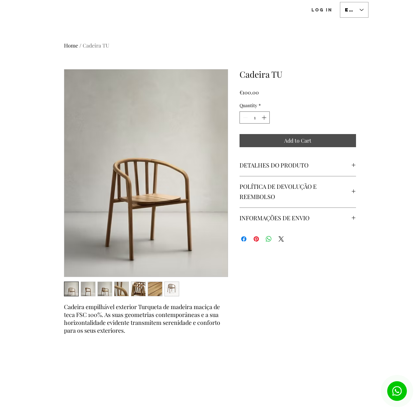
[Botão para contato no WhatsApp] (397, 391)
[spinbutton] (255, 117)
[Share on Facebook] (244, 239)
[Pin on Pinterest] (256, 239)
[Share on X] (281, 239)
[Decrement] (245, 117)
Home (71, 45)
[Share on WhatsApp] (269, 239)
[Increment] (265, 117)
